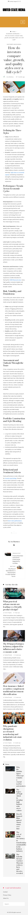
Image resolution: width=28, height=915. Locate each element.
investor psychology (11, 478)
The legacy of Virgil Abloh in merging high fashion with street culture (19, 800)
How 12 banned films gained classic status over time (19, 821)
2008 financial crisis (15, 280)
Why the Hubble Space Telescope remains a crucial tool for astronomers (21, 776)
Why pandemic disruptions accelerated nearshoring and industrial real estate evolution (12, 733)
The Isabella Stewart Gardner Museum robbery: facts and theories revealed (19, 864)
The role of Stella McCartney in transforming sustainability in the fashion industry (21, 841)
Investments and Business (14, 44)
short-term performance (15, 520)
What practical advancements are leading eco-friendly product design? (12, 605)
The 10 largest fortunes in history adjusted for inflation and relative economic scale (13, 648)
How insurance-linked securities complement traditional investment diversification (13, 690)
